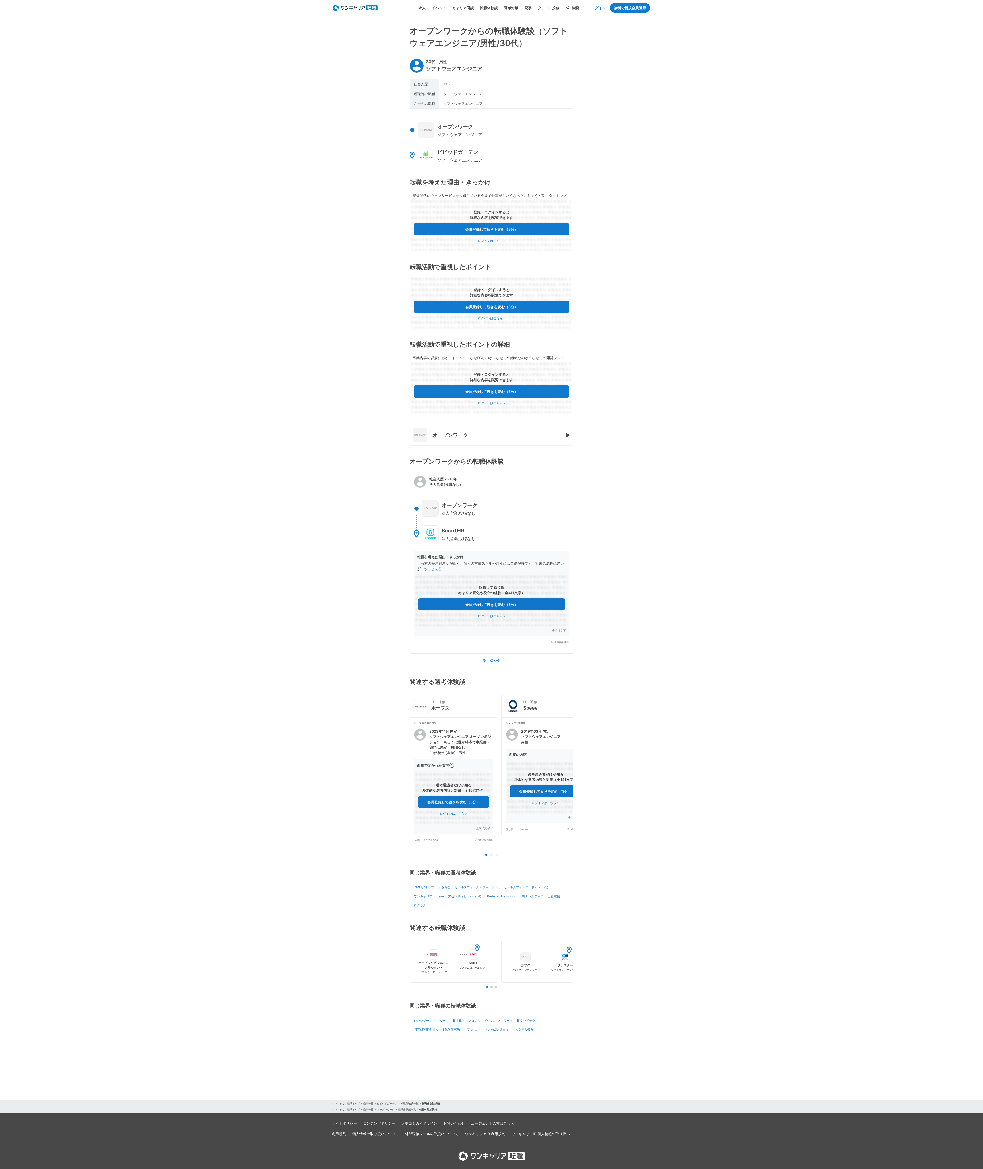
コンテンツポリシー (379, 1123)
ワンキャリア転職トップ (346, 1103)
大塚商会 (444, 887)
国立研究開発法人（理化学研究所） (438, 1029)
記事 (528, 8)
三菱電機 (554, 896)
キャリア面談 (463, 8)
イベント (439, 8)
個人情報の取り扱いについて (375, 1134)
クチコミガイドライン (419, 1123)
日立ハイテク (526, 1020)
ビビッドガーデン (387, 1103)
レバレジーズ (423, 1020)
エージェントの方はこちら (492, 1123)
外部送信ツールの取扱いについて (432, 1134)
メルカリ (475, 1020)
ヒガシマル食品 (523, 1029)
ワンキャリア (423, 896)
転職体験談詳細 (560, 642)
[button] (491, 559)
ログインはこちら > (491, 241)
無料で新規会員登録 (630, 8)
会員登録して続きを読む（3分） (491, 229)
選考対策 (511, 8)
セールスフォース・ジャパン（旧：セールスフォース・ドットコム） (502, 887)
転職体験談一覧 (410, 1103)
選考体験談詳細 (484, 839)
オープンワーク (386, 1109)
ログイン (598, 8)
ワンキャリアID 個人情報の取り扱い (540, 1134)
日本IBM (459, 1020)
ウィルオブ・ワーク (499, 1020)
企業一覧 (368, 1103)
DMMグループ (424, 887)
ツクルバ (473, 1029)
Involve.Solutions (496, 1029)
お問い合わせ (454, 1123)
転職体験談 (489, 8)
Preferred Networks (501, 896)
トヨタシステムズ (531, 896)
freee (440, 896)
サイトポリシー (344, 1123)
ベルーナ (442, 1020)
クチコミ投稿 (548, 8)
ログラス (420, 905)
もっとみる (491, 660)
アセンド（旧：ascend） (465, 896)
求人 (422, 8)
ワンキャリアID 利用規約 (485, 1134)
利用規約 (339, 1134)
